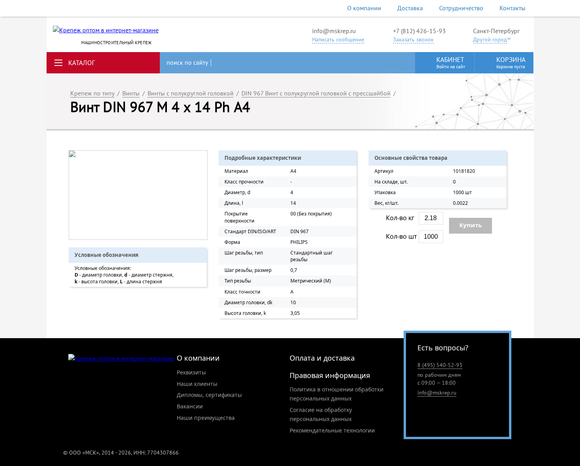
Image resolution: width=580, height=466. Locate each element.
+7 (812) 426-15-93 (419, 31)
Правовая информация (330, 375)
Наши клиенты (197, 383)
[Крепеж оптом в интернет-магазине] (121, 358)
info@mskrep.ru (334, 31)
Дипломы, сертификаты (209, 395)
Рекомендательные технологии (332, 430)
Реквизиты (191, 372)
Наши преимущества (206, 417)
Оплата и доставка (322, 358)
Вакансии (190, 406)
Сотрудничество (461, 8)
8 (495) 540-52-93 (439, 365)
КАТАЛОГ (81, 62)
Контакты (513, 8)
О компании (364, 8)
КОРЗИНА (511, 62)
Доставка (410, 8)
